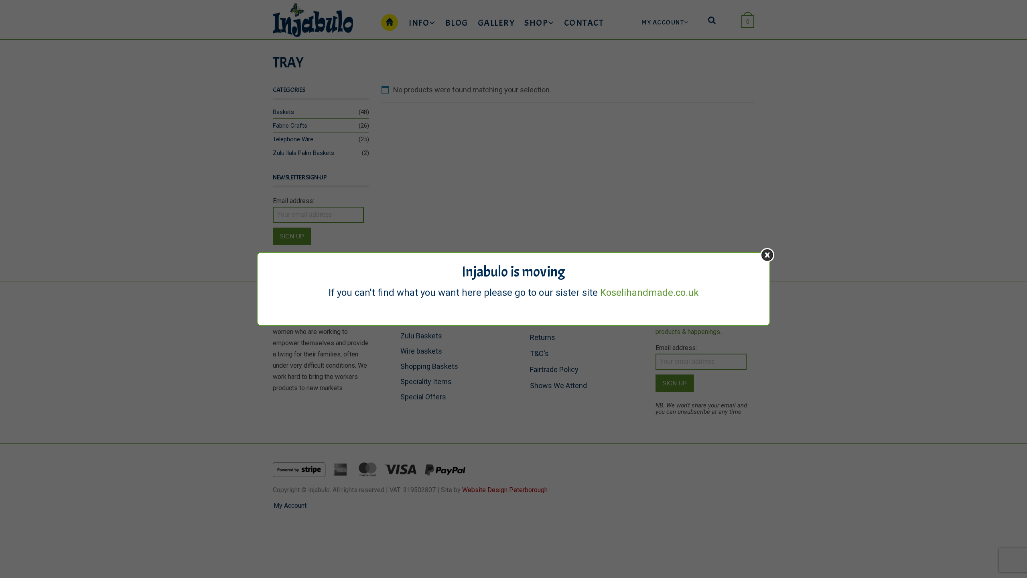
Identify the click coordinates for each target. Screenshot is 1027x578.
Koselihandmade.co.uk (649, 292)
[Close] (767, 255)
